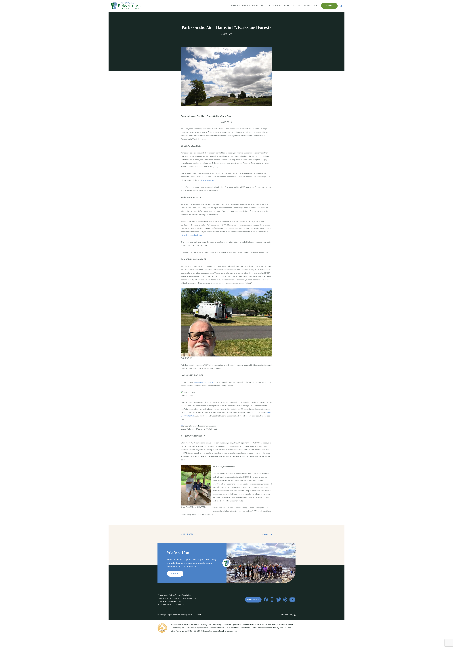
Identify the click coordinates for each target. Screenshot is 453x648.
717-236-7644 (165, 604)
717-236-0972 (180, 604)
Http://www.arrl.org (207, 180)
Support (277, 6)
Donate (329, 6)
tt (183, 235)
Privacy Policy (187, 614)
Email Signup (253, 600)
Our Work (235, 6)
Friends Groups (250, 6)
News (286, 6)
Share (265, 534)
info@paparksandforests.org (168, 601)
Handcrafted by (286, 614)
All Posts (188, 534)
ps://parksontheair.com (193, 235)
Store (316, 6)
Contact (197, 614)
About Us (266, 6)
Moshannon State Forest (203, 382)
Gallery (296, 6)
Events (306, 6)
